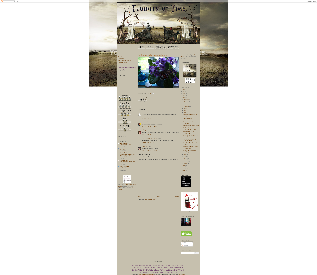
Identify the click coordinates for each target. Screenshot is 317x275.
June (185, 112)
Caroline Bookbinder (125, 152)
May (185, 154)
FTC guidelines (155, 264)
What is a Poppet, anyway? (124, 60)
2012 (184, 97)
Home (119, 55)
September (186, 106)
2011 (184, 165)
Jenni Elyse (145, 146)
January (186, 163)
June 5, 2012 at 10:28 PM (149, 126)
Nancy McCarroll (147, 130)
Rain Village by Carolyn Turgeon (191, 125)
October (186, 104)
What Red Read (124, 143)
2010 (184, 168)
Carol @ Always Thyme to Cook (150, 138)
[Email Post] (152, 93)
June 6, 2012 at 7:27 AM (149, 142)
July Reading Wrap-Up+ (125, 144)
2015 (184, 91)
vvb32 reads (123, 148)
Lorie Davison (182, 274)
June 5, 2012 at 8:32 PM (149, 118)
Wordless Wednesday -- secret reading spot (152, 55)
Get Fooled (122, 149)
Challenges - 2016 (122, 62)
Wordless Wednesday (148, 95)
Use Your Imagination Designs (146, 274)
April (185, 156)
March (185, 158)
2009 (184, 170)
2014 (184, 93)
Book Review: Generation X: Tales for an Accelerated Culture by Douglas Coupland (127, 155)
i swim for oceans (124, 166)
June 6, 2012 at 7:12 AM (149, 134)
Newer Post (140, 196)
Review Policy (121, 58)
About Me (120, 56)
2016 (184, 89)
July (185, 110)
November (186, 101)
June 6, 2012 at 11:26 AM (149, 150)
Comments (185, 245)
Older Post (176, 196)
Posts (184, 242)
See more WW (141, 91)
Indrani (144, 122)
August (186, 108)
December (186, 99)
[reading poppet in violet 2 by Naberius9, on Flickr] (159, 87)
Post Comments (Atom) (150, 199)
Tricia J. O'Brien (146, 112)
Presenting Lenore (124, 160)
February (186, 161)
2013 (184, 95)
